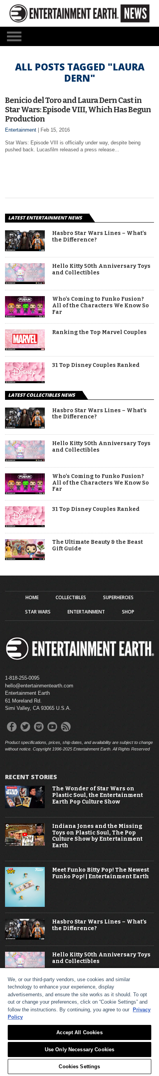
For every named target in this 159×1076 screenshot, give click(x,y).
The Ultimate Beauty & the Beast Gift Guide (97, 545)
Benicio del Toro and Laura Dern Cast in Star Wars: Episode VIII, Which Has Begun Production (78, 109)
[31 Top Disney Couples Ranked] (25, 381)
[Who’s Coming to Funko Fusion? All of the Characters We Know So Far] (25, 315)
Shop (128, 612)
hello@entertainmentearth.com (39, 686)
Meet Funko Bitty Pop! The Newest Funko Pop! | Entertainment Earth (100, 873)
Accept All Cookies (79, 1032)
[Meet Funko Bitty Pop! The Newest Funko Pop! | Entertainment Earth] (25, 905)
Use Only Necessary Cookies (79, 1049)
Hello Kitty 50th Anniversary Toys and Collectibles (101, 269)
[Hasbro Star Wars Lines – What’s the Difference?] (25, 249)
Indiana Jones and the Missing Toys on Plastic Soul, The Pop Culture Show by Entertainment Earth (97, 836)
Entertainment (20, 130)
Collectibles (71, 597)
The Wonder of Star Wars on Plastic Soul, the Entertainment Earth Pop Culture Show (97, 795)
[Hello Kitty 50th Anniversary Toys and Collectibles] (25, 282)
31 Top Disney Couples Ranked (96, 365)
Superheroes (118, 597)
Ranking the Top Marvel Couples (99, 332)
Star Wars (38, 612)
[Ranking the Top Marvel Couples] (25, 348)
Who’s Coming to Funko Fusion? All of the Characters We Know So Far (100, 305)
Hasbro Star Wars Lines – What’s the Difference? (99, 236)
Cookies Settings (79, 1066)
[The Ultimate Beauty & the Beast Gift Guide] (25, 558)
